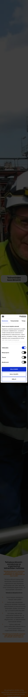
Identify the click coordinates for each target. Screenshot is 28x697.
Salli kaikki (14, 369)
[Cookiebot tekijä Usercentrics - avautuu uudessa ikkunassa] (19, 317)
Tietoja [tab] (23, 321)
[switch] (24, 352)
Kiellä (14, 379)
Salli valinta (14, 374)
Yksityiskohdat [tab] (14, 321)
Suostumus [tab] (5, 321)
